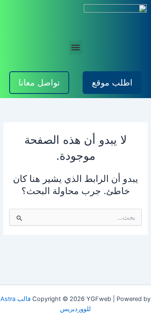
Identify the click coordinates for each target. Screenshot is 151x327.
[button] (76, 47)
